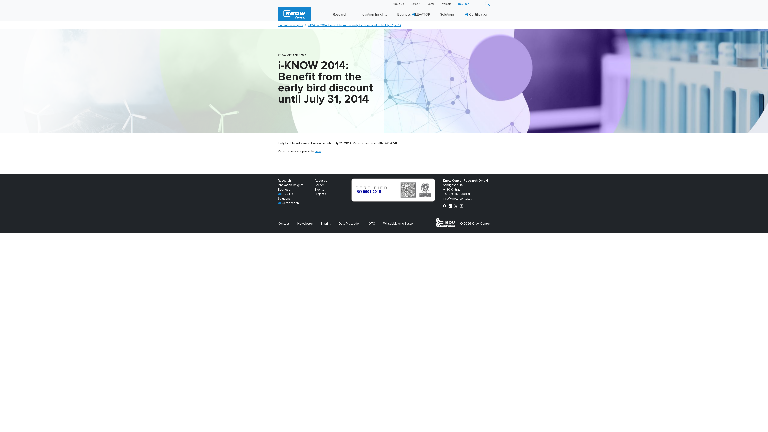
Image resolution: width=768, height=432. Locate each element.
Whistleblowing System (399, 223)
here (318, 151)
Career (415, 4)
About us (398, 4)
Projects (446, 4)
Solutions (447, 14)
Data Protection (349, 223)
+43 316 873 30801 (456, 194)
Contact (283, 223)
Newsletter (305, 223)
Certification (476, 14)
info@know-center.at (457, 198)
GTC (372, 223)
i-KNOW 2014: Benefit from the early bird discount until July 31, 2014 (354, 25)
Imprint (326, 223)
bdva (456, 220)
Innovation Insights (372, 14)
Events (430, 4)
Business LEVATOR (413, 14)
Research (340, 14)
